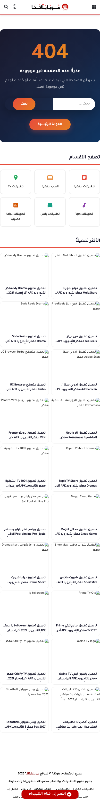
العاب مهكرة (42, 789)
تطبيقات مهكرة (83, 789)
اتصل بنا (12, 789)
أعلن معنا (18, 797)
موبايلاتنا (32, 774)
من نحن (26, 789)
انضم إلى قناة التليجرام (47, 794)
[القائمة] (94, 9)
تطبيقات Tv (62, 789)
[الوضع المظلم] (14, 9)
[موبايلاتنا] (50, 7)
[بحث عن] (6, 9)
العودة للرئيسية (50, 124)
